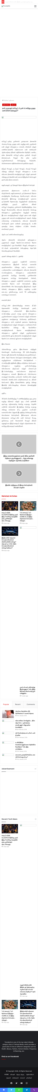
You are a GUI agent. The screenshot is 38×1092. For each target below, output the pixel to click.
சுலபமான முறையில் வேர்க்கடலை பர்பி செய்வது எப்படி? (25, 756)
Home (5, 100)
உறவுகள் (8, 1078)
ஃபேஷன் (12, 1074)
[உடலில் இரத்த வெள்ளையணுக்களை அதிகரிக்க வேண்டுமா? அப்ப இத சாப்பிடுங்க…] (8, 745)
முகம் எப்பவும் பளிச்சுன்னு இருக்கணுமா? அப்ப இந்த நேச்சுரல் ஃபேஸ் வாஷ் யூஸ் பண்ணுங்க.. (27, 690)
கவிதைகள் (15, 1078)
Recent (17, 704)
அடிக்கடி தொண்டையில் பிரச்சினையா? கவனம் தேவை (24, 712)
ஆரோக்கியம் (6, 105)
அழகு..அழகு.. (20, 1074)
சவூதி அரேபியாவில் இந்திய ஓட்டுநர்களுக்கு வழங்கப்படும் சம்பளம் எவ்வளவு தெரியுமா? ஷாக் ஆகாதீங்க (27, 989)
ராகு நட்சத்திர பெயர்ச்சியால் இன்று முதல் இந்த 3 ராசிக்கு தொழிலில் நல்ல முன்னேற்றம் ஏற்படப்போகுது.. (10, 517)
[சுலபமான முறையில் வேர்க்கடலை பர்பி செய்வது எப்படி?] (8, 758)
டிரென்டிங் (29, 1078)
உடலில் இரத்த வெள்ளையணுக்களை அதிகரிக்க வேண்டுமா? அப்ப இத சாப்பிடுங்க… (25, 745)
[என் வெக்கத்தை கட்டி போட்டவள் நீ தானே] (8, 736)
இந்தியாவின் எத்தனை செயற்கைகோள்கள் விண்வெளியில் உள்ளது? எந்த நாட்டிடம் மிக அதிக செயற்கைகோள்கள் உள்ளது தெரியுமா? (9, 543)
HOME (6, 1074)
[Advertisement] (19, 30)
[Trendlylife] (6, 6)
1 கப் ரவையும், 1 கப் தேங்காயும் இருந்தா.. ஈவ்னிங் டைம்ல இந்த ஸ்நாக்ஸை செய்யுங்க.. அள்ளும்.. (26, 517)
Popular (6, 704)
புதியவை (11, 100)
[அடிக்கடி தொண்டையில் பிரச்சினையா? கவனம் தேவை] (8, 714)
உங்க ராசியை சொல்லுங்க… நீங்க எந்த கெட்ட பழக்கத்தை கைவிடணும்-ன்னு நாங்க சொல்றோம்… (25, 724)
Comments (31, 704)
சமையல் (22, 1078)
